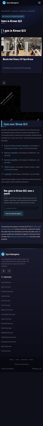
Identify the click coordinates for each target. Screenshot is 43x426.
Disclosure (24, 359)
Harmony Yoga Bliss (11, 153)
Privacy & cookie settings (21, 364)
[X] (9, 271)
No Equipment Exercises (8, 342)
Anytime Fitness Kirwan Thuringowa (16, 146)
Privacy (11, 359)
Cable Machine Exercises (8, 337)
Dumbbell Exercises (7, 323)
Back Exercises (6, 287)
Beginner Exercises (7, 310)
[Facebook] (3, 271)
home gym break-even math (19, 236)
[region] (21, 99)
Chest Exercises (6, 282)
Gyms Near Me (5, 11)
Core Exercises (5, 305)
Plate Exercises (5, 351)
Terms (17, 359)
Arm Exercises (5, 300)
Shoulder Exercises (7, 291)
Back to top (38, 369)
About (31, 359)
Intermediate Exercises (8, 314)
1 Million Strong (9, 167)
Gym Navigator (13, 254)
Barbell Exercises (6, 328)
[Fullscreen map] (4, 83)
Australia (14, 11)
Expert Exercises (6, 319)
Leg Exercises (5, 296)
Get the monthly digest (13, 213)
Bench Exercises (6, 346)
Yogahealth (8, 174)
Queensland (22, 11)
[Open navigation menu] (39, 2)
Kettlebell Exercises (7, 332)
